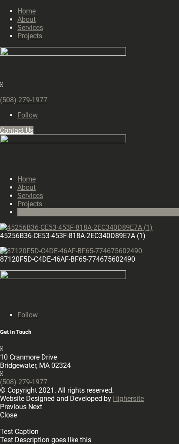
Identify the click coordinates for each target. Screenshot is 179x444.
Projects (29, 36)
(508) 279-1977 (23, 100)
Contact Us (16, 130)
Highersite (128, 398)
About (26, 19)
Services (30, 28)
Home (26, 11)
